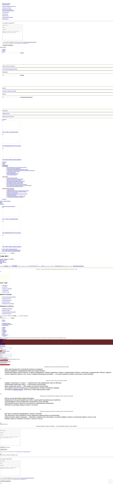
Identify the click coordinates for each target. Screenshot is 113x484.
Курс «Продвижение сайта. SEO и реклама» (11, 145)
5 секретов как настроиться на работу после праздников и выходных (21, 170)
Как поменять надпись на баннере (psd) (15, 183)
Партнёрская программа (7, 308)
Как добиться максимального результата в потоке (17, 184)
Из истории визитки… (11, 172)
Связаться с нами (5, 291)
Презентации (5, 110)
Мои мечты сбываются (11, 194)
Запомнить (3, 349)
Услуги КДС (4, 287)
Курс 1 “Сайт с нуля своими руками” (10, 132)
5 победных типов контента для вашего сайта (16, 195)
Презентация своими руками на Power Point (16, 181)
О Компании (4, 285)
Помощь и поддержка (6, 7)
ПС (3, 188)
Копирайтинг (5, 71)
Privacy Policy (19, 43)
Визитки (4, 88)
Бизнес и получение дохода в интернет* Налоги (16, 191)
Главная (1, 259)
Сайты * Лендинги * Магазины (8, 66)
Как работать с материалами (8, 303)
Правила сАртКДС (6, 301)
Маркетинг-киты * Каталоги (8, 116)
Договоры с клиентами (7, 288)
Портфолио (6, 259)
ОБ (3, 176)
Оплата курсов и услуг (7, 300)
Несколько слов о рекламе (12, 192)
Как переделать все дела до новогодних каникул (17, 167)
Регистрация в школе (6, 298)
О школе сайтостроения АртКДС (9, 296)
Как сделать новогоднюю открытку (14, 180)
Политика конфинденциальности (9, 6)
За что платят (5, 13)
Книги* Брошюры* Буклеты (13, 173)
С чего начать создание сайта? (13, 171)
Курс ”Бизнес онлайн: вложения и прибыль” (11, 159)
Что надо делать (5, 12)
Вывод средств (5, 15)
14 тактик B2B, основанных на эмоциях (15, 197)
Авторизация (2, 352)
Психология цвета (10, 189)
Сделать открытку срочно (12, 177)
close (1, 263)
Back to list (2, 261)
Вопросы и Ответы (6, 310)
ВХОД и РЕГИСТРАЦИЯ (5, 201)
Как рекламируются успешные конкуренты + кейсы (17, 169)
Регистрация (2, 346)
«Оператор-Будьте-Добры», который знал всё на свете (18, 190)
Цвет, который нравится (12, 174)
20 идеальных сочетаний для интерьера (15, 182)
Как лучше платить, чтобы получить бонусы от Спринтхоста (19, 185)
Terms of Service (24, 43)
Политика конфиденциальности (30, 42)
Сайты (42, 266)
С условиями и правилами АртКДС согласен (10, 359)
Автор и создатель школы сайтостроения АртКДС (17, 193)
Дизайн (14, 266)
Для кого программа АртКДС (8, 10)
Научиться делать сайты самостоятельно (15, 178)
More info (2, 338)
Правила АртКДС (6, 4)
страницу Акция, (17, 389)
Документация (5, 290)
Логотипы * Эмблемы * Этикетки (9, 90)
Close (1, 316)
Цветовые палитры (78, 266)
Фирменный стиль (6, 113)
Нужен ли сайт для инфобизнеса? (14, 168)
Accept (5, 338)
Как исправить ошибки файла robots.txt (15, 186)
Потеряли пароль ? (6, 351)
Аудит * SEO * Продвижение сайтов (9, 69)
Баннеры (4, 93)
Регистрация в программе (7, 17)
